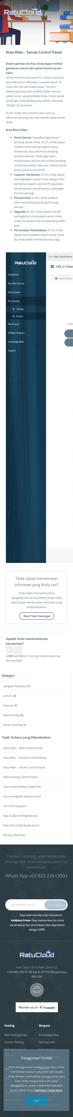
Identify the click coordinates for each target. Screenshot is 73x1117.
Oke (36, 1100)
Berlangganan (55, 905)
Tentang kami (47, 1042)
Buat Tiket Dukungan (37, 616)
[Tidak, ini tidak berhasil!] (18, 650)
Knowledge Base (49, 1035)
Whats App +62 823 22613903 (36, 875)
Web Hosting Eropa (15, 1035)
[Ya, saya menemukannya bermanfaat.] (10, 650)
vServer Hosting (14, 1042)
